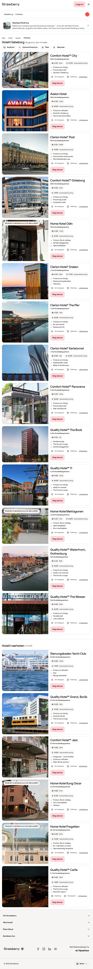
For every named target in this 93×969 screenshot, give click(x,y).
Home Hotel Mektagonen (66, 512)
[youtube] (55, 949)
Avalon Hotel (58, 94)
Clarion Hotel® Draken (64, 267)
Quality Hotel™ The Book (66, 430)
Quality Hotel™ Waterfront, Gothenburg (68, 552)
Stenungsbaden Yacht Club (68, 654)
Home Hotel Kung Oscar (65, 783)
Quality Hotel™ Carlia (64, 870)
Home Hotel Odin (61, 224)
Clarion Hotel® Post (62, 137)
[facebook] (38, 949)
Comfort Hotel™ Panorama (67, 387)
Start (3, 38)
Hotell (10, 38)
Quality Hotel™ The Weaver (67, 597)
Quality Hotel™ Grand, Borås (68, 697)
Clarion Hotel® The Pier (65, 305)
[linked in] (49, 949)
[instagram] (43, 949)
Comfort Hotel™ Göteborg (67, 181)
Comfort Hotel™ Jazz (64, 740)
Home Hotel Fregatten (65, 827)
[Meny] (88, 4)
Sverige (18, 38)
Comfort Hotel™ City (63, 56)
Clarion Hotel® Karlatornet (67, 349)
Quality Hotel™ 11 (61, 468)
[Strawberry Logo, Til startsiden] (10, 4)
